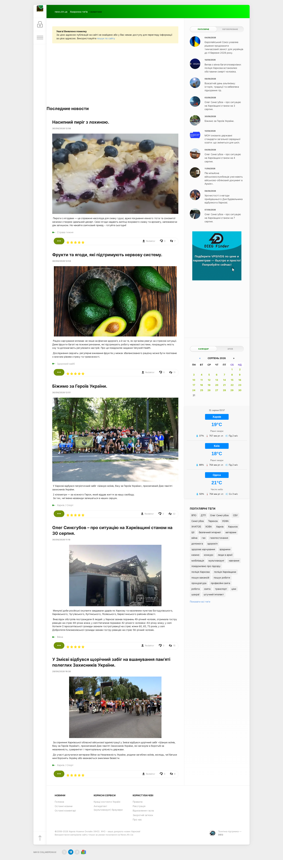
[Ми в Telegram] (70, 852)
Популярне (203, 29)
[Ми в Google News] (83, 852)
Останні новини (64, 806)
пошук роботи (222, 577)
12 (209, 379)
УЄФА (225, 521)
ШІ (192, 532)
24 (193, 390)
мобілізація (197, 560)
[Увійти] (40, 24)
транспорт (221, 588)
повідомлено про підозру (205, 566)
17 (194, 385)
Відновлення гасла (143, 810)
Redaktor (150, 241)
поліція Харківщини (225, 571)
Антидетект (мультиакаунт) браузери (108, 808)
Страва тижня (65, 232)
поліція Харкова (200, 571)
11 (201, 379)
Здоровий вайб (66, 363)
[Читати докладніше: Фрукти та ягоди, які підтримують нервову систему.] (59, 372)
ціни (233, 588)
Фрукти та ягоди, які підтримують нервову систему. (107, 254)
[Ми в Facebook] (77, 852)
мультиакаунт (216, 560)
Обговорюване (230, 29)
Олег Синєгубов (219, 515)
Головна (59, 801)
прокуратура (198, 583)
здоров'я (212, 543)
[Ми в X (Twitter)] (64, 852)
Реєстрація (139, 806)
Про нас (137, 819)
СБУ (235, 515)
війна (194, 537)
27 (216, 390)
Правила (137, 801)
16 (239, 379)
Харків (60, 505)
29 (232, 390)
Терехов (213, 521)
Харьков (233, 526)
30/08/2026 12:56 (61, 128)
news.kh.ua (61, 11)
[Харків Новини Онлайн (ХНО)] (40, 11)
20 (216, 385)
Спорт (70, 505)
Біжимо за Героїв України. (79, 386)
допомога (197, 543)
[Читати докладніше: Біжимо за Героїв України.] (59, 513)
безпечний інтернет (210, 532)
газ (203, 537)
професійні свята (220, 583)
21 (224, 385)
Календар (203, 349)
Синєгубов (197, 521)
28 (224, 390)
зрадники (224, 549)
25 (201, 390)
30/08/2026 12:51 (61, 392)
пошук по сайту (106, 38)
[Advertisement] (115, 74)
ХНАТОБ (196, 526)
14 (224, 379)
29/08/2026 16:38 (61, 671)
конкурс (208, 554)
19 (209, 385)
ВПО (193, 515)
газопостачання (219, 537)
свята (207, 588)
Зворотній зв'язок (143, 815)
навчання (234, 560)
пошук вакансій (200, 577)
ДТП (203, 515)
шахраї (195, 594)
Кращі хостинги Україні (107, 801)
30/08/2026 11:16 (61, 539)
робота (195, 588)
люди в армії (225, 554)
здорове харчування (203, 549)
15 (232, 379)
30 (239, 390)
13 (216, 379)
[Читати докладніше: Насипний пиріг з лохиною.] (59, 241)
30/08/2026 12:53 (61, 261)
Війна (60, 637)
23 (239, 385)
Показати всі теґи (200, 601)
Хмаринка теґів (79, 11)
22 (232, 385)
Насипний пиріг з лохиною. (80, 122)
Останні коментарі (65, 810)
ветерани (231, 532)
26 (209, 390)
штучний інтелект (214, 594)
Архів (230, 349)
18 (201, 385)
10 (193, 379)
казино (195, 554)
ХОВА (208, 526)
